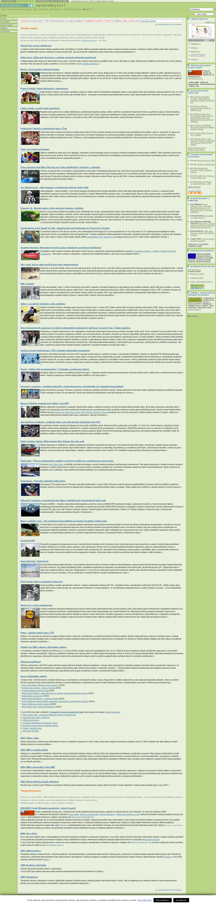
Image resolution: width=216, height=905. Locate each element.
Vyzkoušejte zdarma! (148, 21)
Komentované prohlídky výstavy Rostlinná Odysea (201, 170)
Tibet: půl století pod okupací (35, 149)
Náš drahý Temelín (31, 731)
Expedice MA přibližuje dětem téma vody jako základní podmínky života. (202, 127)
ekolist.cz (194, 48)
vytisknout (194, 316)
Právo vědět (73, 814)
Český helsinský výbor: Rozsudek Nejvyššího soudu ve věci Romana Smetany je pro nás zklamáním (201, 208)
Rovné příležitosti (106, 814)
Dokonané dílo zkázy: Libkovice (36, 717)
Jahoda (167, 857)
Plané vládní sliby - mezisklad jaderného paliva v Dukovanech (49, 715)
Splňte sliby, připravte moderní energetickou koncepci (202, 233)
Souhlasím (181, 900)
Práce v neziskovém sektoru (201, 282)
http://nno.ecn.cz (194, 270)
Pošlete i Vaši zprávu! (196, 150)
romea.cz (194, 59)
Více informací (144, 900)
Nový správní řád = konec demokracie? (38, 707)
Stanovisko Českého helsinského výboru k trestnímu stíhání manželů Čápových (202, 225)
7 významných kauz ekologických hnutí (66, 712)
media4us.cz (196, 44)
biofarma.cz (195, 51)
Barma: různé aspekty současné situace (40, 69)
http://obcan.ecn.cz (195, 78)
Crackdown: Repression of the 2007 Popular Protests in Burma (81, 412)
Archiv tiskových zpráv (197, 148)
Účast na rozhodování (89, 814)
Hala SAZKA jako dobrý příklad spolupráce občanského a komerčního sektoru (55, 701)
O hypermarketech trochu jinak (35, 691)
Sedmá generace (112, 712)
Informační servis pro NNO (202, 266)
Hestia (46, 859)
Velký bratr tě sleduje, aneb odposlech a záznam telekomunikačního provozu (55, 693)
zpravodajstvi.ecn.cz (17, 16)
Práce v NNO (88, 1)
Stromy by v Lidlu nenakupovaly (36, 605)
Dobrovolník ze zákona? (32, 696)
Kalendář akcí (76, 1)
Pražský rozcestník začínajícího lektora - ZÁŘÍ (201, 183)
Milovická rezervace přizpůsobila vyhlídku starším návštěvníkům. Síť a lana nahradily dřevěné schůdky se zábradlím (202, 118)
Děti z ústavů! (27, 284)
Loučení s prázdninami (206, 164)
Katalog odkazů (101, 1)
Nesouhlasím (162, 900)
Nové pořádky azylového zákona (36, 704)
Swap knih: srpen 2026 (206, 160)
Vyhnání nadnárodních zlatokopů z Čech (40, 723)
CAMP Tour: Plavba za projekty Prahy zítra (202, 177)
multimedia (5, 31)
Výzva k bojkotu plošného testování (202, 240)
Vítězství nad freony (31, 720)
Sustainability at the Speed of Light (101, 237)
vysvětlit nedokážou (89, 64)
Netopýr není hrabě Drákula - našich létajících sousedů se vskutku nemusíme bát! (202, 99)
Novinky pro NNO (197, 274)
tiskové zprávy (7, 25)
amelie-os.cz (210, 22)
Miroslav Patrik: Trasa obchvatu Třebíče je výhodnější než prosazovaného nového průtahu (202, 141)
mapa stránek (204, 895)
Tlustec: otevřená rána (32, 728)
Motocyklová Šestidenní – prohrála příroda (40, 699)
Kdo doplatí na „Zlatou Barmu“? (201, 217)
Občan (111, 1)
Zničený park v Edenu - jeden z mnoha (38, 688)
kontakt (191, 895)
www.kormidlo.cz (194, 309)
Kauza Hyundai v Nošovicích (35, 561)
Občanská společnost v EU (127, 814)
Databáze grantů (196, 278)
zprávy (4, 19)
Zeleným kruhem (152, 840)
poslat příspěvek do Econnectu (170, 24)
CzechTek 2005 (28, 540)
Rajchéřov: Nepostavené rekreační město (40, 726)
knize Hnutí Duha (55, 464)
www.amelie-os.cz (198, 55)
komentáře (5, 22)
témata (4, 28)
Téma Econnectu (89, 40)
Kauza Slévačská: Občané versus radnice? (40, 685)
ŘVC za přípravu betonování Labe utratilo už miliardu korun (200, 108)
